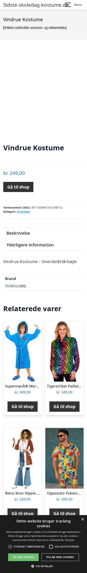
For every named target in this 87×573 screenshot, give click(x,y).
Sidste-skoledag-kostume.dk (35, 5)
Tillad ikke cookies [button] (60, 557)
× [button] (82, 519)
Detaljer (69, 540)
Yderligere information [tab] (30, 245)
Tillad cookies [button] (23, 557)
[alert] (43, 544)
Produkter (23, 211)
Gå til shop (18, 187)
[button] (43, 566)
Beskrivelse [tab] (18, 233)
